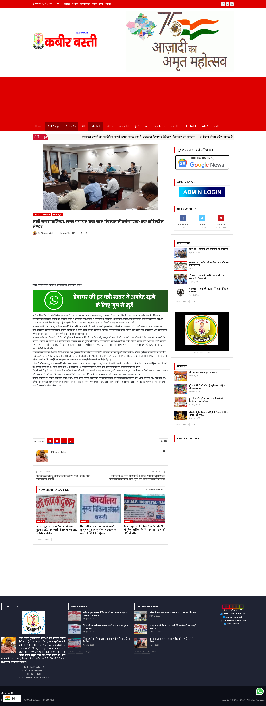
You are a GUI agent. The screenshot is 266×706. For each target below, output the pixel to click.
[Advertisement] (133, 98)
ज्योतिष (218, 126)
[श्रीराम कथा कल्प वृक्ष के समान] (180, 376)
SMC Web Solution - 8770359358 (39, 700)
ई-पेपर (75, 4)
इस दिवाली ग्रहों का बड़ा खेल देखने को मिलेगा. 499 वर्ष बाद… (206, 400)
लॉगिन (108, 4)
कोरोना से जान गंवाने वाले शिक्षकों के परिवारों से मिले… (171, 640)
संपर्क (101, 4)
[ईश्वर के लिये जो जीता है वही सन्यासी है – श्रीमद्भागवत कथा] (180, 389)
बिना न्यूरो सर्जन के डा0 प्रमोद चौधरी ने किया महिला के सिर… (106, 640)
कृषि (136, 126)
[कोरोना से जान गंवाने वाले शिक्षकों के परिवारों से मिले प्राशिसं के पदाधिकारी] (140, 643)
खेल (147, 126)
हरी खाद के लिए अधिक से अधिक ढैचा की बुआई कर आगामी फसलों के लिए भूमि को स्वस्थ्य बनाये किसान (137, 477)
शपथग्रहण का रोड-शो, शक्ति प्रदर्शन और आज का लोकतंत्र (209, 264)
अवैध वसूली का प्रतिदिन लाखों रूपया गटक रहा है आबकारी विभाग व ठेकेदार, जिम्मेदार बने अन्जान (100, 137)
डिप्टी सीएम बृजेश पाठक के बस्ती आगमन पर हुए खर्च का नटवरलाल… (106, 627)
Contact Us (7, 693)
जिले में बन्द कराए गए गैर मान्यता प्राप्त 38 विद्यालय (173, 612)
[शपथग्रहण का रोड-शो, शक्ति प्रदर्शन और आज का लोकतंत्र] (180, 266)
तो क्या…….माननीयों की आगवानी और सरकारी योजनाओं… (206, 277)
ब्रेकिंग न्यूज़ (54, 126)
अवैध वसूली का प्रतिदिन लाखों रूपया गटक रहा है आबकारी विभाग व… (105, 614)
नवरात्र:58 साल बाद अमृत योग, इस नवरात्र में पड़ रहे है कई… (208, 413)
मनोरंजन (160, 126)
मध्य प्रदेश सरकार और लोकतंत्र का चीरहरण (208, 249)
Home (38, 126)
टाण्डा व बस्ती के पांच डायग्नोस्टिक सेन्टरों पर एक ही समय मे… (172, 627)
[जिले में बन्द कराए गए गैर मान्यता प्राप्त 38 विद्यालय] (140, 616)
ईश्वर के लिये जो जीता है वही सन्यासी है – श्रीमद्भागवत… (207, 387)
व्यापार (110, 126)
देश (83, 126)
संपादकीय (190, 126)
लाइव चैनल (85, 4)
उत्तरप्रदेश (96, 126)
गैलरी (94, 4)
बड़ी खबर (71, 126)
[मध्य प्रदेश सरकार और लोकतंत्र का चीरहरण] (180, 253)
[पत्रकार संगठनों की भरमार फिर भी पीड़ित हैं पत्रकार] (180, 292)
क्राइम (205, 126)
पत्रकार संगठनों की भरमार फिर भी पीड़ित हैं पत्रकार (208, 290)
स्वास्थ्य (67, 4)
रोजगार (175, 126)
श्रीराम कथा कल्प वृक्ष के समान (203, 372)
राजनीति (124, 126)
